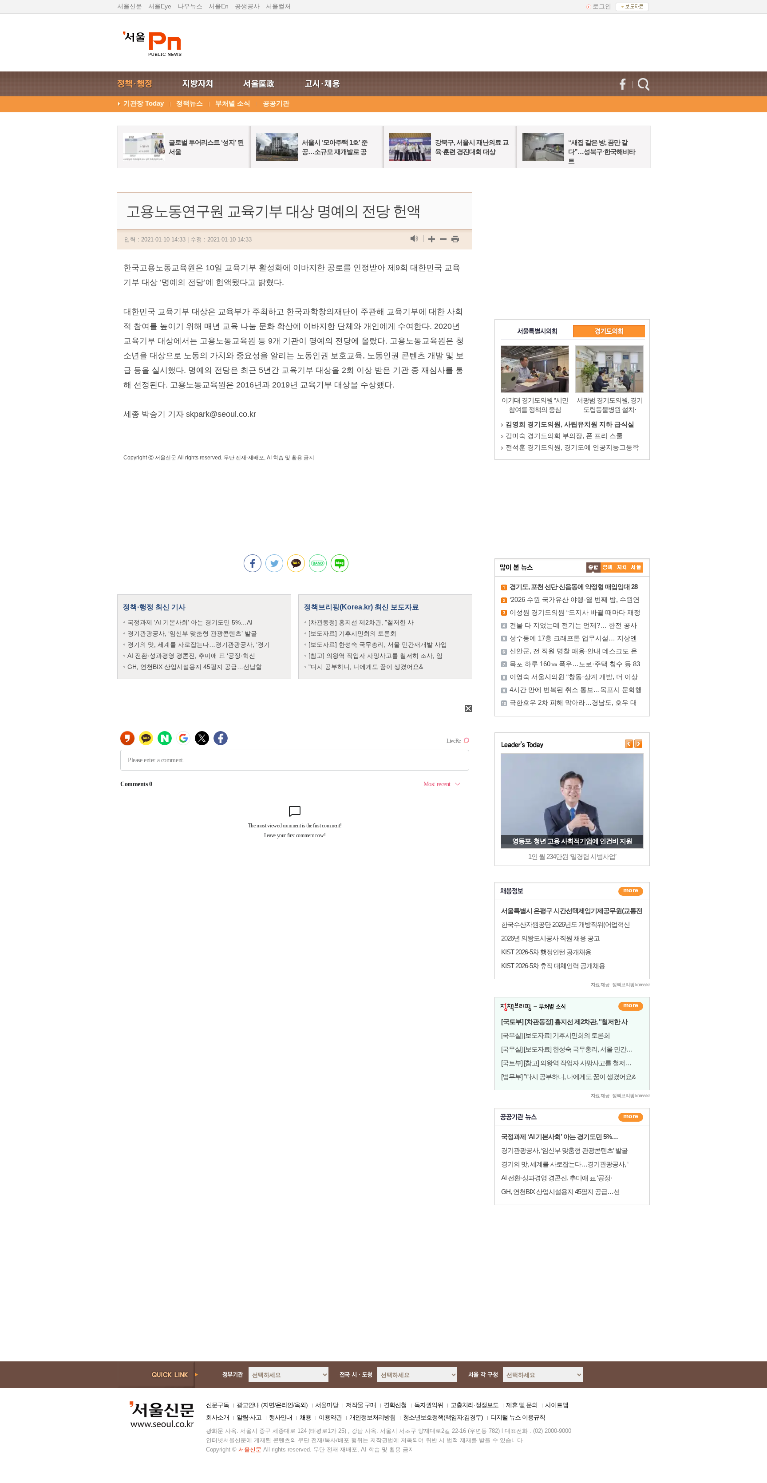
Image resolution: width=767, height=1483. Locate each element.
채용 (305, 1417)
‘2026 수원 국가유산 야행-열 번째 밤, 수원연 (575, 599)
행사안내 (280, 1417)
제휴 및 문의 (522, 1404)
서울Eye (159, 6)
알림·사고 (249, 1417)
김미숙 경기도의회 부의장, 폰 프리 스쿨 (564, 435)
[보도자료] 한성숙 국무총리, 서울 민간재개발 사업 (377, 644)
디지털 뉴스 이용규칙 (517, 1417)
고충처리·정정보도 (474, 1404)
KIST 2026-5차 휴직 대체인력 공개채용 (553, 965)
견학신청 (395, 1404)
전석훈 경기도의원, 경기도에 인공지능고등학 (572, 447)
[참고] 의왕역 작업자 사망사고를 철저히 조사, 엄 (375, 655)
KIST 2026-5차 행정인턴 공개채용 (546, 952)
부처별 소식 (232, 103)
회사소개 (217, 1417)
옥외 (300, 1404)
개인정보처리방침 (372, 1417)
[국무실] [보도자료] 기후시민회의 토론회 (555, 1035)
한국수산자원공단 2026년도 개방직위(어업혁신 (565, 924)
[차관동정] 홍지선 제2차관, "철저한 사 (361, 622)
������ (630, 1117)
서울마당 (326, 1404)
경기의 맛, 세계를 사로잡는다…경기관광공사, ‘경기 (198, 644)
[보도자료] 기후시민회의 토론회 (352, 633)
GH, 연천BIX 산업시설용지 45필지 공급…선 (560, 1191)
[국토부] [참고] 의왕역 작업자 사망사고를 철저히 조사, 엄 (577, 1063)
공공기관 (276, 103)
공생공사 (247, 6)
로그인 (602, 6)
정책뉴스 (189, 103)
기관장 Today (143, 103)
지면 (268, 1404)
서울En (219, 6)
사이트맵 (556, 1404)
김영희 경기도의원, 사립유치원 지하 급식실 (570, 424)
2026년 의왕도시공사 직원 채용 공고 (550, 938)
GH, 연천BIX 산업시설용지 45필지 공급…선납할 (194, 666)
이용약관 (330, 1417)
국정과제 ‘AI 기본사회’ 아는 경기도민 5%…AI (190, 622)
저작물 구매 (361, 1404)
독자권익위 (428, 1404)
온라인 (284, 1404)
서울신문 (129, 6)
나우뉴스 (190, 6)
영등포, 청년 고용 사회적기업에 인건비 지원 (572, 841)
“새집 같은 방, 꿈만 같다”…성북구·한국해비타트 (601, 151)
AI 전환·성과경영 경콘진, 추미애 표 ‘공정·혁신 (191, 655)
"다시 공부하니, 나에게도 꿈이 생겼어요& (365, 666)
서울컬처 (278, 6)
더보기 (630, 891)
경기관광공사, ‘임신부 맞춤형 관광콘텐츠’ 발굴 (192, 633)
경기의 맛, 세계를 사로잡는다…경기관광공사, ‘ (564, 1164)
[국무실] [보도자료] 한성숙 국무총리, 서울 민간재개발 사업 (580, 1049)
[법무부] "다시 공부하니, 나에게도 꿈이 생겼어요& (568, 1076)
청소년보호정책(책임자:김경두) (443, 1417)
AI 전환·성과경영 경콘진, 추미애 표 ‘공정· (556, 1178)
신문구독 (217, 1404)
